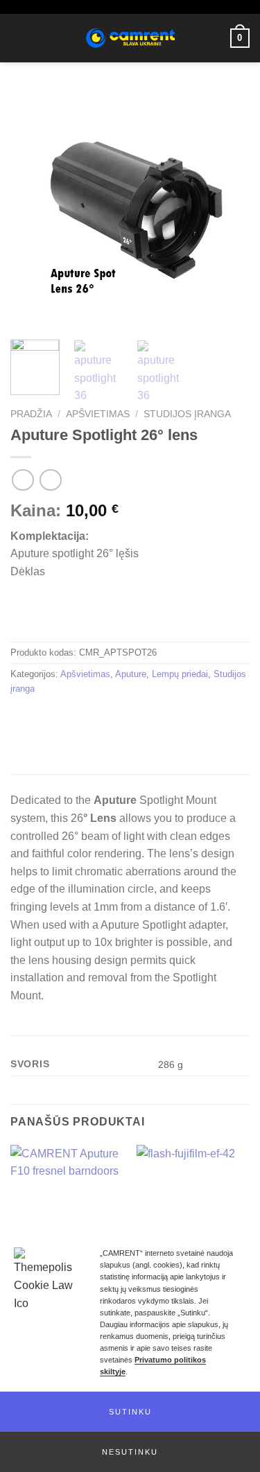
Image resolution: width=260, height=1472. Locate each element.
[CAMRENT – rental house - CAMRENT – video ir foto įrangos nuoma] (130, 38)
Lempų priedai (180, 674)
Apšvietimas (98, 414)
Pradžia (31, 414)
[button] (130, 1412)
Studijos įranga (187, 414)
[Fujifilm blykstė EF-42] (193, 1212)
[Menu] (18, 38)
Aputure (130, 674)
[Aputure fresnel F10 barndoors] (66, 1212)
